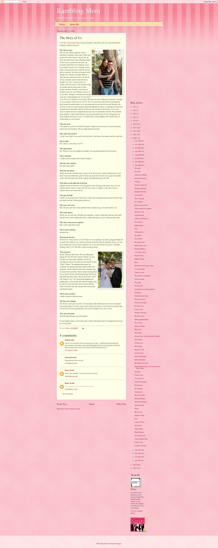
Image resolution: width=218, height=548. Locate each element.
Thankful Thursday (140, 192)
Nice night (137, 282)
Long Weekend (139, 215)
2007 (135, 465)
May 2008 (138, 165)
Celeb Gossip (138, 429)
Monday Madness (139, 249)
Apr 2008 (138, 450)
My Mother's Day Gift (141, 363)
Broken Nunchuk (139, 360)
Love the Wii (138, 195)
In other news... (139, 343)
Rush (136, 262)
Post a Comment (68, 394)
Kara (134, 489)
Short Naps (137, 333)
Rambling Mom (78, 10)
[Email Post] (82, 328)
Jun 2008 (138, 162)
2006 (135, 468)
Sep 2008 (138, 151)
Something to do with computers (144, 289)
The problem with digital (142, 276)
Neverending (138, 388)
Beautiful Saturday (140, 178)
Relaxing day (138, 385)
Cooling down (138, 232)
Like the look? (138, 353)
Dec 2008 (138, 141)
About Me (74, 24)
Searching (137, 292)
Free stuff (137, 171)
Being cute (137, 329)
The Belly (137, 372)
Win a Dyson (138, 222)
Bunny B (68, 370)
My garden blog (139, 242)
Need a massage (139, 279)
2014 (135, 117)
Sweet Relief (138, 239)
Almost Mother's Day (141, 439)
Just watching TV (139, 435)
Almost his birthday (140, 175)
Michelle (68, 340)
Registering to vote (140, 245)
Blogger (118, 543)
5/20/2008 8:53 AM (71, 389)
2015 (135, 114)
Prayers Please (139, 255)
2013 (135, 120)
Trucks (136, 409)
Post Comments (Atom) (72, 409)
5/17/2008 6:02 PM (71, 363)
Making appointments (141, 319)
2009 (135, 134)
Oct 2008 (138, 148)
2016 (135, 110)
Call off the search (140, 252)
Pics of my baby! (139, 395)
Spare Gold (138, 425)
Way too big (138, 323)
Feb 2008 (138, 457)
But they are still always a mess (144, 265)
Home (62, 24)
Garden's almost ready (141, 296)
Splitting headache (140, 188)
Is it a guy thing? (139, 269)
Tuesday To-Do (139, 212)
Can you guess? (139, 378)
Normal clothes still (140, 185)
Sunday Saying (139, 259)
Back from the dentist (141, 205)
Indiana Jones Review (141, 218)
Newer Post (62, 404)
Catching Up (138, 392)
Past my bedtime (139, 326)
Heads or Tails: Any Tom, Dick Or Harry (147, 336)
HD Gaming (138, 346)
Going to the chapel (140, 302)
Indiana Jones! (139, 225)
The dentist (137, 235)
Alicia (77, 43)
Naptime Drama (139, 415)
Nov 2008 (138, 144)
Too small (137, 168)
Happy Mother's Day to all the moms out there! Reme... (147, 367)
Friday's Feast (138, 309)
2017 (135, 107)
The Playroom (138, 306)
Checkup (137, 181)
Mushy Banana (139, 432)
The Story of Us (139, 316)
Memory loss (138, 412)
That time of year (139, 299)
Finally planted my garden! (143, 208)
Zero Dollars (138, 339)
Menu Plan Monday (140, 356)
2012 (135, 124)
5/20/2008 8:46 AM (71, 376)
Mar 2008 (138, 453)
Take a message (139, 198)
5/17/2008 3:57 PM (71, 350)
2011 (135, 128)
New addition (138, 202)
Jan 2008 (138, 460)
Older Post (121, 404)
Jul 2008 (138, 158)
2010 (135, 131)
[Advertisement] (146, 64)
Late (135, 229)
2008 (135, 138)
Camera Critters (139, 272)
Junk (135, 419)
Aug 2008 (138, 155)
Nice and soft (138, 286)
